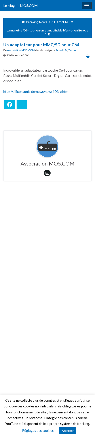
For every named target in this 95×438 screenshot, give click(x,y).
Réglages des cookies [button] (38, 430)
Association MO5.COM (21, 50)
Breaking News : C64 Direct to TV (49, 22)
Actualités (61, 50)
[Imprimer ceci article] (87, 56)
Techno (72, 50)
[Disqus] (47, 245)
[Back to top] (85, 428)
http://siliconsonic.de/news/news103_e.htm (35, 91)
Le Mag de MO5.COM (20, 5)
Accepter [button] (68, 430)
